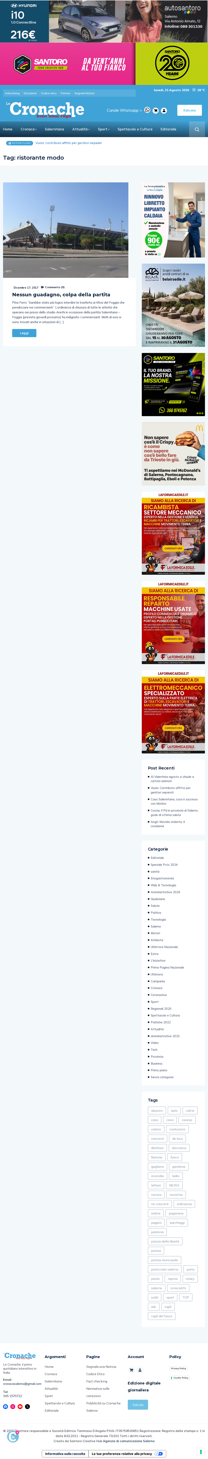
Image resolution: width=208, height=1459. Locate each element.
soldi (154, 1297)
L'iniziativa (158, 960)
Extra (154, 954)
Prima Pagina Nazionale (167, 967)
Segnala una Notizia (101, 1367)
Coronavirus (159, 995)
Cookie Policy (180, 1377)
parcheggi (177, 1223)
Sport (102, 129)
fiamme (156, 1157)
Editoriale (168, 129)
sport (170, 1297)
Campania (158, 981)
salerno (156, 1288)
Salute (155, 906)
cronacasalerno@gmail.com (21, 1384)
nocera (156, 1195)
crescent (157, 1138)
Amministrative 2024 (165, 892)
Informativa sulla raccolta (65, 1454)
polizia (156, 1251)
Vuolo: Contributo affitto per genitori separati (171, 790)
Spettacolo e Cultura (135, 129)
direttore (157, 1148)
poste (155, 1279)
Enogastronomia (162, 878)
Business (156, 1063)
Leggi (24, 333)
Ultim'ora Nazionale (164, 947)
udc (153, 1307)
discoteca (179, 1148)
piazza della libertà (165, 1241)
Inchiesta (157, 940)
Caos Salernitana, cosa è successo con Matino (69, 143)
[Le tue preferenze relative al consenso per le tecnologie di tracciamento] (201, 1452)
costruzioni (177, 1129)
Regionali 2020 (161, 1009)
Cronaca (28, 129)
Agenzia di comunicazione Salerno (129, 1441)
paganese (176, 1213)
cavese (187, 1120)
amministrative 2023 (165, 1036)
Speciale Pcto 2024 (164, 865)
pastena (157, 1232)
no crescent (160, 1204)
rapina (173, 1279)
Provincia (157, 1057)
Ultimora (157, 974)
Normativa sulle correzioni (97, 1392)
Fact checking (96, 1381)
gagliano (157, 1167)
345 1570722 (12, 1396)
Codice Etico (95, 1374)
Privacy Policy (178, 1368)
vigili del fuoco (161, 1316)
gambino (178, 1167)
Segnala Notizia (84, 93)
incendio (157, 1176)
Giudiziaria (158, 899)
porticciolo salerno (164, 1269)
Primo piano (159, 1070)
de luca (177, 1138)
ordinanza (184, 1204)
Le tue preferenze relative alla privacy (122, 1454)
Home (7, 129)
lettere (156, 1185)
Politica (156, 913)
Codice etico (49, 93)
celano (156, 1129)
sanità (155, 871)
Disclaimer (30, 93)
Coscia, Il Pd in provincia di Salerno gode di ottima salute (174, 813)
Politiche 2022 (161, 1022)
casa (154, 1120)
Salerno (156, 926)
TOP (185, 1297)
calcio (190, 1110)
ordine (155, 1213)
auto (174, 1110)
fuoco (175, 1157)
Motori (155, 933)
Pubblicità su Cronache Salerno (103, 1406)
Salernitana (54, 129)
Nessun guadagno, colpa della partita (61, 295)
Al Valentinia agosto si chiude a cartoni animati (172, 779)
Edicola (138, 1405)
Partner (65, 93)
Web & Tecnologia (163, 885)
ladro (176, 1176)
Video (155, 1043)
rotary (190, 1279)
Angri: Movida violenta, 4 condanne (168, 824)
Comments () (54, 287)
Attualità (80, 129)
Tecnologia (158, 919)
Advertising (12, 93)
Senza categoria (162, 1077)
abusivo (157, 1110)
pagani (156, 1223)
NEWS (174, 1185)
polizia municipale (164, 1260)
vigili (168, 1307)
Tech (154, 1050)
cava (169, 1120)
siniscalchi (178, 1288)
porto (191, 1269)
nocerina (176, 1195)
